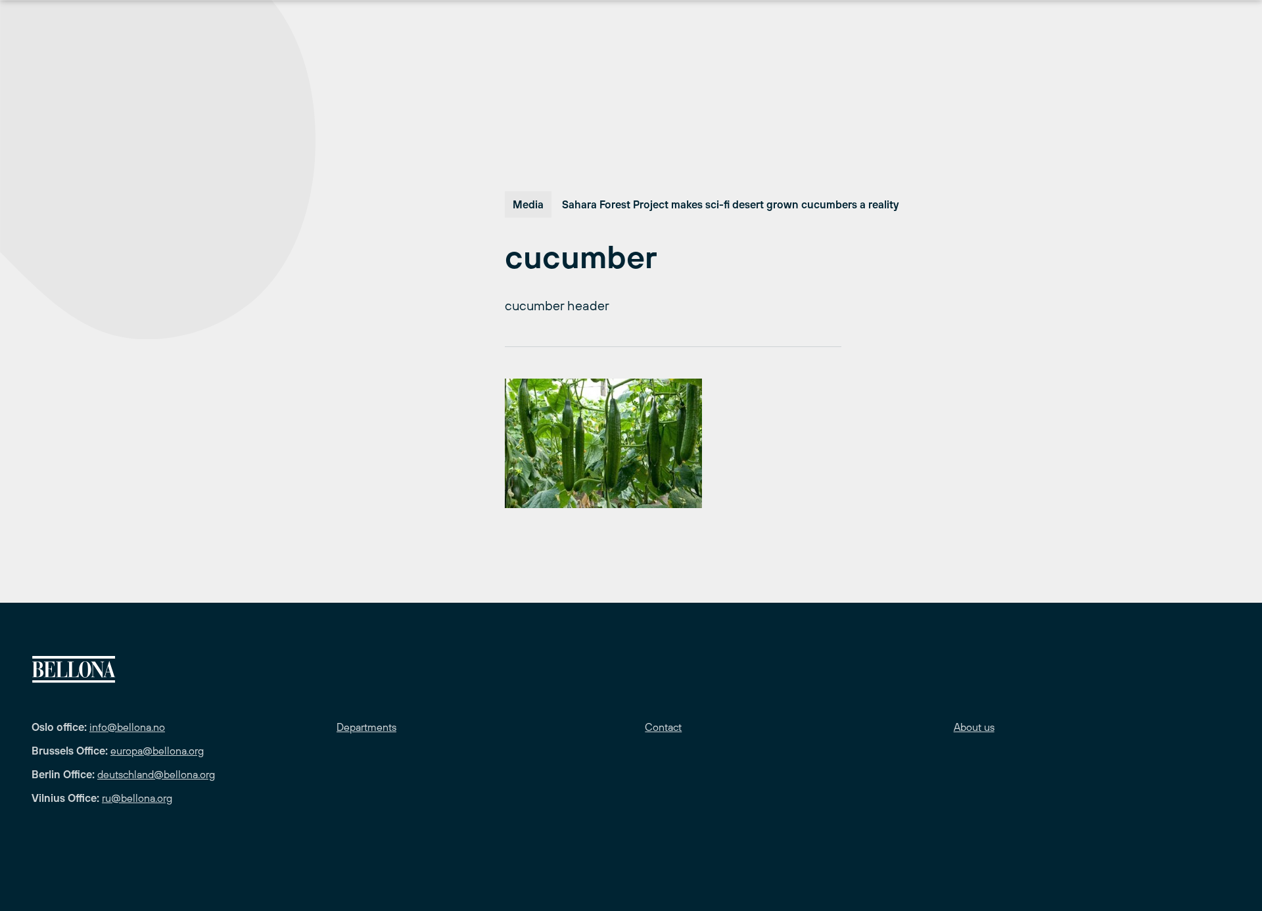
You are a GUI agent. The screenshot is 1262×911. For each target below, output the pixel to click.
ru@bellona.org (137, 798)
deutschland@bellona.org (156, 774)
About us (974, 727)
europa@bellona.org (157, 751)
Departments (366, 727)
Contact (663, 727)
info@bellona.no (127, 727)
